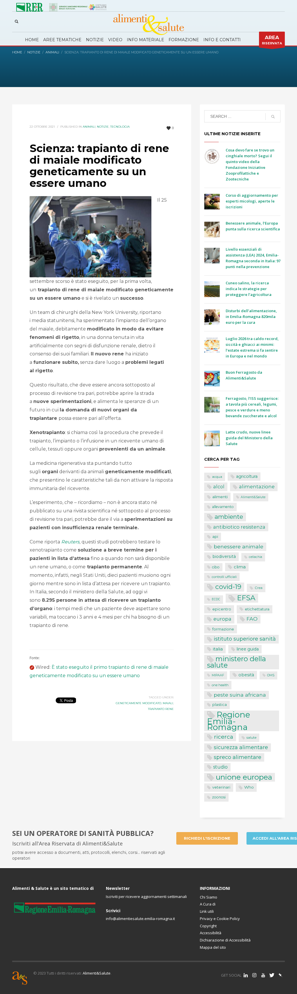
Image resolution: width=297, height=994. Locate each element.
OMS (270, 675)
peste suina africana (240, 695)
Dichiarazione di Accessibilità (225, 940)
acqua (217, 477)
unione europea (244, 777)
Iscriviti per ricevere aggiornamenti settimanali (146, 896)
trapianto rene (161, 709)
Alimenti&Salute (253, 497)
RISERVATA (272, 40)
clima (240, 567)
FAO (252, 619)
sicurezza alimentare (241, 747)
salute (251, 737)
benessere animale (238, 546)
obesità (246, 674)
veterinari (221, 787)
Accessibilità (210, 932)
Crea (258, 588)
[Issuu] (280, 975)
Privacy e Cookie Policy (220, 918)
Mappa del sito (213, 947)
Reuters (70, 542)
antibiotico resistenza (239, 527)
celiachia (255, 557)
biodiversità (224, 556)
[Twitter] (271, 975)
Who (249, 787)
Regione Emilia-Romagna (228, 721)
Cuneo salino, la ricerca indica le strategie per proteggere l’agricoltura (248, 288)
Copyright (208, 925)
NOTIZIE (103, 127)
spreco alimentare (237, 757)
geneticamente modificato (138, 703)
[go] (272, 117)
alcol (218, 486)
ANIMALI (89, 127)
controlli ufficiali (224, 577)
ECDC (216, 599)
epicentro (221, 609)
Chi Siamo (208, 897)
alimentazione (257, 486)
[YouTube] (263, 975)
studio (220, 767)
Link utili (207, 911)
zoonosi (219, 797)
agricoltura (247, 476)
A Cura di (207, 904)
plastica (219, 704)
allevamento (223, 507)
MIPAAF (218, 675)
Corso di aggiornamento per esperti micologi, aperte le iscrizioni (252, 201)
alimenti (220, 496)
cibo (216, 567)
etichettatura (257, 609)
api (215, 536)
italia (218, 649)
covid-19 (228, 587)
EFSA (246, 598)
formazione (223, 629)
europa (222, 619)
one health (220, 685)
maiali (168, 703)
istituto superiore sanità (245, 638)
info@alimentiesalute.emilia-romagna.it (140, 918)
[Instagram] (254, 975)
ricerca (223, 736)
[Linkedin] (245, 975)
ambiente (229, 516)
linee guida (248, 649)
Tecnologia (120, 127)
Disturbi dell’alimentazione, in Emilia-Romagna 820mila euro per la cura (251, 316)
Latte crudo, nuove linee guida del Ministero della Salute (249, 437)
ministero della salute (236, 662)
